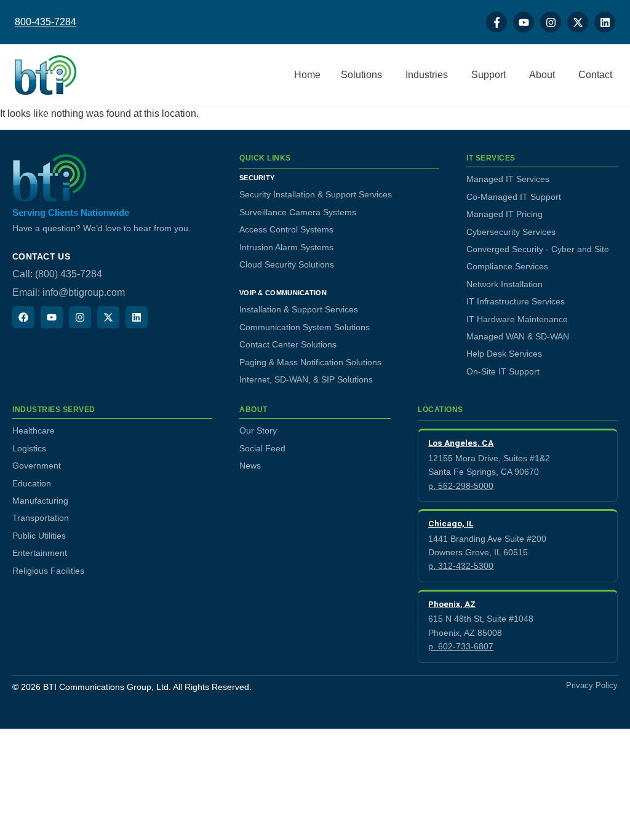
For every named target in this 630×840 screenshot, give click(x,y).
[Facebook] (23, 317)
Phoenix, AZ (452, 604)
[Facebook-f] (496, 22)
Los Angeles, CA (460, 443)
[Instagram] (550, 22)
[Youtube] (523, 22)
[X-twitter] (577, 22)
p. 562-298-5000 (460, 486)
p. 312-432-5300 (460, 566)
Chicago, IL (450, 523)
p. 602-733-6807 (460, 646)
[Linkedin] (604, 22)
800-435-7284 (45, 22)
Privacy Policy (592, 685)
